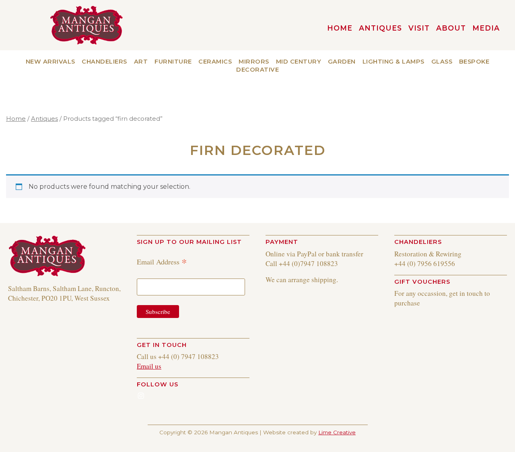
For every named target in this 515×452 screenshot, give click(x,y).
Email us (149, 366)
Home (16, 118)
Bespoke (474, 61)
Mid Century (298, 61)
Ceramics (215, 61)
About (451, 28)
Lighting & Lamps (393, 61)
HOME (339, 28)
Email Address (162, 261)
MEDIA (486, 28)
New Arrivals (50, 61)
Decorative (257, 69)
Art (141, 61)
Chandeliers (104, 61)
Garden (342, 61)
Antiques (380, 28)
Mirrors (254, 61)
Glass (442, 61)
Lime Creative (337, 432)
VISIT (419, 28)
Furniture (173, 61)
